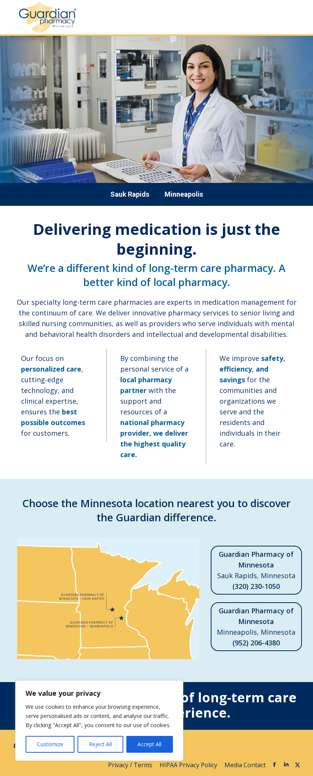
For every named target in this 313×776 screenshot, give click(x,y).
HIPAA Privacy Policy (189, 765)
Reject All (100, 744)
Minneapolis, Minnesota (256, 626)
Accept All (149, 744)
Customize (50, 744)
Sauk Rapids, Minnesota (256, 570)
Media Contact (245, 765)
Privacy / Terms (131, 765)
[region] (99, 721)
